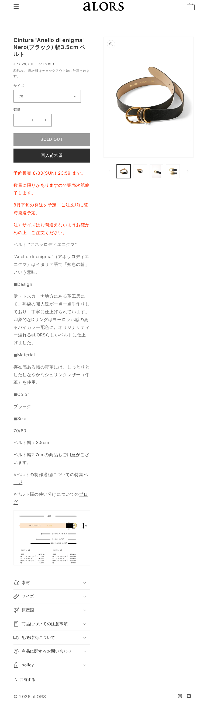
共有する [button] (27, 679)
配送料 (33, 71)
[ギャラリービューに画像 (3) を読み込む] (156, 171)
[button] (16, 6)
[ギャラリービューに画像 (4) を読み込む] (173, 171)
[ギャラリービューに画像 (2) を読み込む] (140, 171)
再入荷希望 (52, 155)
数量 (17, 109)
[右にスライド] (188, 171)
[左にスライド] (109, 171)
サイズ (18, 85)
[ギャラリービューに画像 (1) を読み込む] (123, 171)
